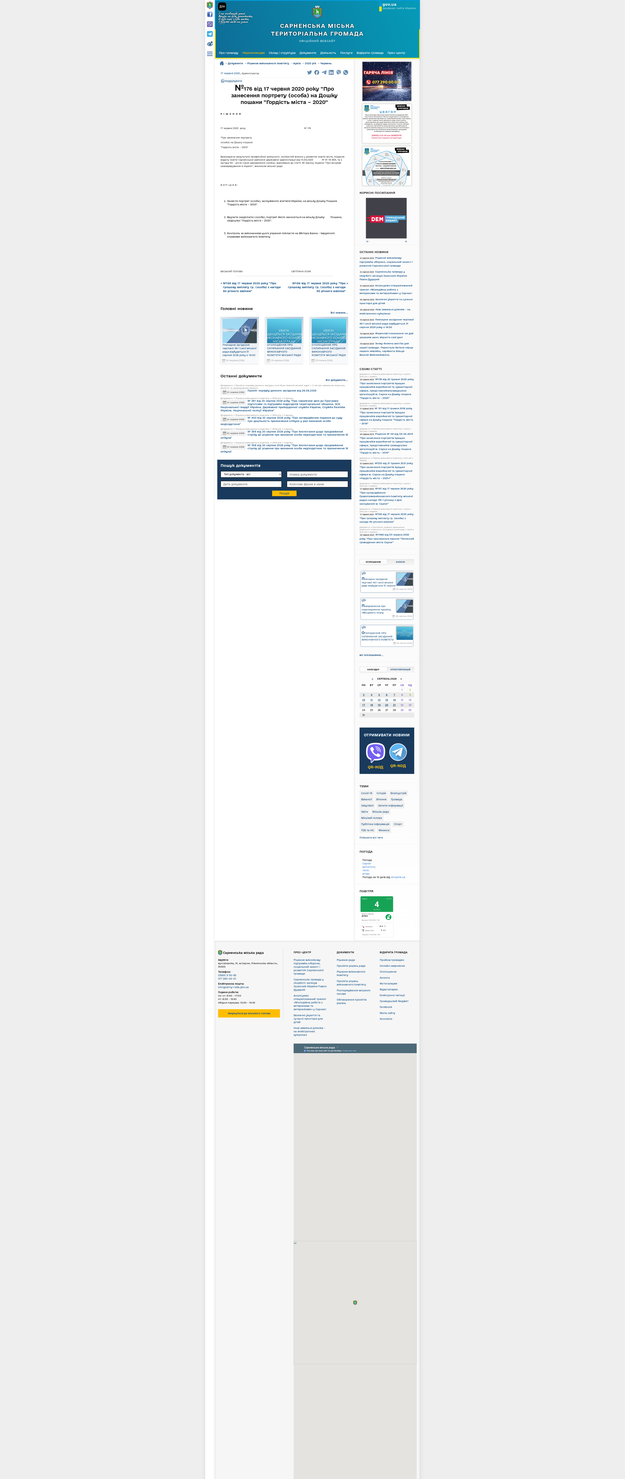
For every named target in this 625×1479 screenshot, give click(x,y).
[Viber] (210, 24)
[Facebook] (210, 15)
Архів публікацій (400, 669)
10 (363, 700)
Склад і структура (282, 52)
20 (386, 705)
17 (363, 705)
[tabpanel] (387, 218)
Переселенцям (253, 52)
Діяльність (328, 52)
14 (394, 700)
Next (406, 241)
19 (379, 705)
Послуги (346, 52)
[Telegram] (210, 34)
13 (386, 700)
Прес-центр (396, 52)
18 (371, 705)
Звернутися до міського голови (249, 1013)
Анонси (400, 562)
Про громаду (228, 52)
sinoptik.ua (398, 877)
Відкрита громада (370, 52)
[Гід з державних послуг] (387, 218)
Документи (308, 52)
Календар (373, 669)
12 (379, 700)
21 (394, 705)
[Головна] (210, 5)
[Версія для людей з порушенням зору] (210, 44)
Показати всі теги (371, 837)
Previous (367, 241)
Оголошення (373, 562)
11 (371, 700)
